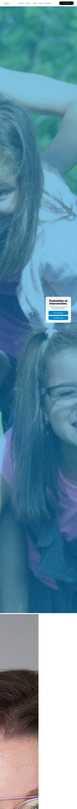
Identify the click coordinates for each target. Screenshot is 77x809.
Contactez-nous (58, 318)
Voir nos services (58, 313)
